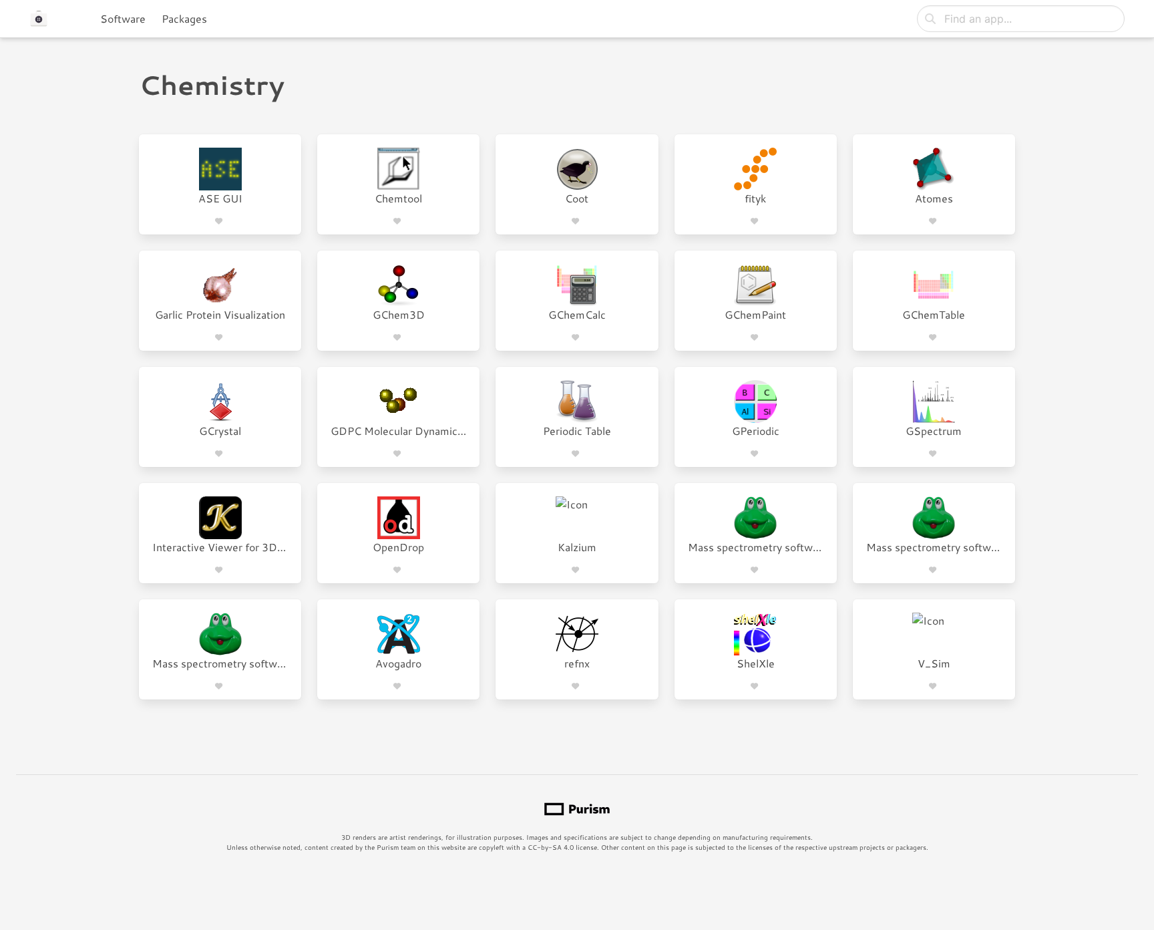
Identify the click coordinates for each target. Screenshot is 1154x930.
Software (123, 18)
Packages (184, 18)
